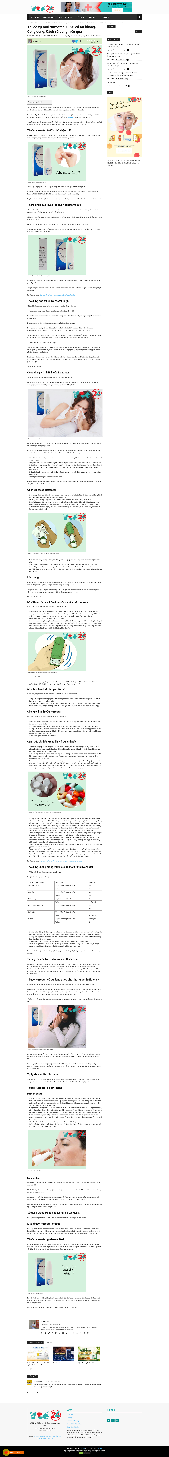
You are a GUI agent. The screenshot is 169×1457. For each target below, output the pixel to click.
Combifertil (56, 1363)
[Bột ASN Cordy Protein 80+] (90, 1354)
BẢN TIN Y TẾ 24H (49, 17)
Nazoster (71, 117)
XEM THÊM (48, 1342)
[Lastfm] (63, 1333)
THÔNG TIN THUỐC (65, 17)
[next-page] (31, 1369)
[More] (80, 41)
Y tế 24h (82, 1448)
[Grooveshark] (56, 1333)
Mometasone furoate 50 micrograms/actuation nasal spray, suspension (61, 861)
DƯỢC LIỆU (105, 17)
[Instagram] (60, 1333)
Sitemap (99, 1448)
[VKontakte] (117, 1420)
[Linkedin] (67, 1333)
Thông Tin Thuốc (39, 23)
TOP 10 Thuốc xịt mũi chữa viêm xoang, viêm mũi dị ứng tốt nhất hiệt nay (65, 23)
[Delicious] (49, 1333)
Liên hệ (69, 1417)
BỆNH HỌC (92, 17)
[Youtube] (88, 1333)
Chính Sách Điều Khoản (74, 1424)
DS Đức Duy (37, 41)
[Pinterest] (74, 1333)
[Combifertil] (64, 1354)
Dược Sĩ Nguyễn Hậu (112, 50)
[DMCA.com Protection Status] (84, 1456)
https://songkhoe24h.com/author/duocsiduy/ (51, 1324)
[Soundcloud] (81, 1333)
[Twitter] (76, 41)
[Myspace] (70, 1333)
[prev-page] (28, 1369)
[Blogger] (46, 1333)
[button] (139, 17)
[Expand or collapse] (40, 102)
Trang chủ (30, 23)
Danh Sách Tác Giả (73, 1427)
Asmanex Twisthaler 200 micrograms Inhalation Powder (57, 295)
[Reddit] (78, 1333)
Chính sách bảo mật (73, 1421)
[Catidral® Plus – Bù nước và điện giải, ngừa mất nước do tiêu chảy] (39, 1354)
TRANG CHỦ (35, 17)
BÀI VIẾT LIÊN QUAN (35, 1342)
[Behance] (42, 1333)
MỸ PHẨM (80, 17)
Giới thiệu (70, 1414)
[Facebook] (73, 41)
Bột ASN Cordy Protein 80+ (86, 1363)
